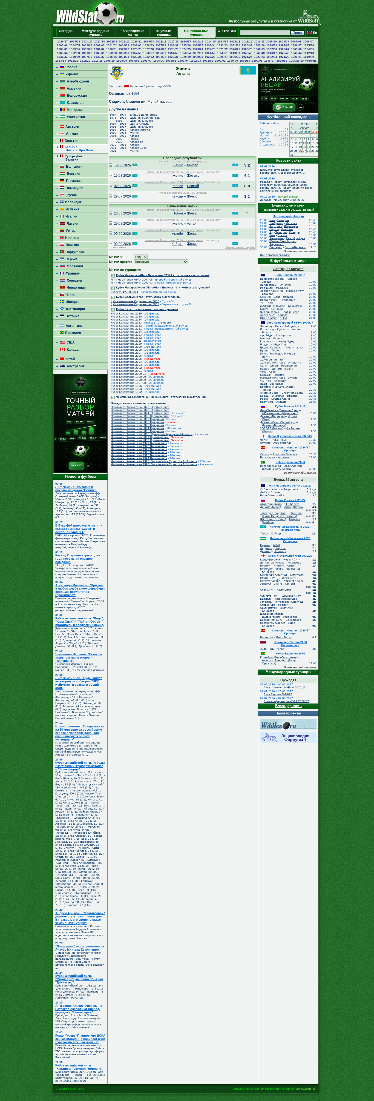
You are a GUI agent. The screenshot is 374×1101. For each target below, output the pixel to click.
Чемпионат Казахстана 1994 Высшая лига (139, 458)
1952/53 (197, 53)
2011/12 (247, 41)
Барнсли (266, 598)
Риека (264, 398)
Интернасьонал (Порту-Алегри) (281, 465)
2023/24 (99, 41)
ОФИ (283, 317)
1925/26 (234, 56)
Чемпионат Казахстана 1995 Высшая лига (139, 455)
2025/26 (75, 41)
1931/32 (161, 56)
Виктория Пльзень (272, 278)
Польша (71, 245)
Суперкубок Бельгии (71, 158)
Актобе (177, 234)
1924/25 (247, 56)
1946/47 (271, 53)
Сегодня (66, 33)
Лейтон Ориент (284, 583)
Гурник (277, 338)
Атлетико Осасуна (285, 454)
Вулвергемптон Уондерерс (279, 616)
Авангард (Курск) (271, 503)
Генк (272, 220)
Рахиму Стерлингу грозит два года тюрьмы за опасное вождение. (77, 559)
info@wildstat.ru (306, 1088)
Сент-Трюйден (295, 238)
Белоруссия (76, 96)
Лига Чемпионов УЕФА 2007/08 (132, 279)
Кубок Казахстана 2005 (126, 358)
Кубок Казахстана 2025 (126, 316)
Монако (265, 338)
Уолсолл (265, 583)
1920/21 (296, 56)
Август (304, 127)
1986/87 (296, 45)
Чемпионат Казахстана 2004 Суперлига (137, 428)
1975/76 (173, 49)
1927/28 (210, 56)
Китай (69, 359)
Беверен (283, 220)
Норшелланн (289, 365)
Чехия (69, 295)
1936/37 (99, 56)
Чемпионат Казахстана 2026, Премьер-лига (174, 171)
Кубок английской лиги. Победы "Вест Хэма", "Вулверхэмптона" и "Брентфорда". (80, 766)
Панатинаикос (294, 347)
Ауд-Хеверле (278, 232)
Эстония (71, 316)
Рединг (283, 604)
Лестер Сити (288, 577)
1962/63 (74, 53)
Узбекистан (75, 117)
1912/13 (73, 60)
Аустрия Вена (269, 392)
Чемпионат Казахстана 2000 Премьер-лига (140, 440)
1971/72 (222, 49)
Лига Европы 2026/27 (290, 274)
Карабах (265, 374)
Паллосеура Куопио (273, 329)
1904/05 (171, 60)
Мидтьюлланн (280, 398)
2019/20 (148, 41)
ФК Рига (265, 380)
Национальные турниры (196, 33)
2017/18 (173, 41)
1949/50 (234, 53)
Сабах (264, 489)
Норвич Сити (291, 559)
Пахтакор (280, 551)
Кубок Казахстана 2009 (126, 346)
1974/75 (185, 49)
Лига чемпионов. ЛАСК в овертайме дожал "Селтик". (76, 488)
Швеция (71, 302)
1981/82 (99, 49)
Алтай (192, 223)
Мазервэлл (283, 335)
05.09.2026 (122, 234)
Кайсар (192, 165)
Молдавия (74, 110)
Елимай (193, 186)
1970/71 (234, 49)
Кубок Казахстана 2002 (126, 367)
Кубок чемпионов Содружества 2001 (135, 304)
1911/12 (85, 60)
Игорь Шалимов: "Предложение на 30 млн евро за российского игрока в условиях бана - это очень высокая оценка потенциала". (79, 733)
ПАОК (276, 350)
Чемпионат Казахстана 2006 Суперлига (137, 422)
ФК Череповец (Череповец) (280, 413)
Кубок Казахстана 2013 (126, 334)
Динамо (265, 551)
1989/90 (259, 45)
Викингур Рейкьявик (285, 395)
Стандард (295, 232)
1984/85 (62, 49)
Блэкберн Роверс (271, 568)
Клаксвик (280, 380)
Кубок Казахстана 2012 (126, 337)
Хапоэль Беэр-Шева (285, 489)
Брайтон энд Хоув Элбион (277, 386)
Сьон (272, 371)
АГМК (276, 545)
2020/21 (136, 41)
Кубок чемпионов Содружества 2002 (135, 301)
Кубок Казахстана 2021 (126, 328)
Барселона (267, 457)
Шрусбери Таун (292, 595)
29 (313, 150)
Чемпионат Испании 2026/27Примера (290, 449)
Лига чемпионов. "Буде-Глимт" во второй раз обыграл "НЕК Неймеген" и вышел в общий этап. (78, 683)
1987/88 (284, 45)
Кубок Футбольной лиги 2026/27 (290, 435)
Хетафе (281, 401)
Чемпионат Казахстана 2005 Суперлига (137, 425)
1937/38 (87, 56)
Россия (70, 67)
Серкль (274, 229)
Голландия (73, 188)
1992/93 (222, 45)
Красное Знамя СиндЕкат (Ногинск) (282, 514)
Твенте (279, 374)
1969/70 (247, 49)
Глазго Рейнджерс (287, 326)
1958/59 (124, 53)
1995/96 (185, 45)
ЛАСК (263, 492)
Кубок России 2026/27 (290, 406)
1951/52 (210, 53)
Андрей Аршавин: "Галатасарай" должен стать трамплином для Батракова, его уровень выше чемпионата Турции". (80, 918)
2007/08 (296, 41)
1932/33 (148, 56)
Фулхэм (265, 442)
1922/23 (271, 56)
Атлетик (283, 457)
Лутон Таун (279, 439)
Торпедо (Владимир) (273, 512)
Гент (272, 235)
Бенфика (277, 308)
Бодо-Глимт (267, 495)
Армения (73, 88)
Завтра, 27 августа (288, 269)
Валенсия (266, 637)
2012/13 (235, 41)
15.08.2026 (122, 176)
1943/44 (296, 53)
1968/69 (259, 49)
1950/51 (222, 53)
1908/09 (121, 60)
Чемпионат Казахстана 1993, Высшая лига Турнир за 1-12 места (154, 461)
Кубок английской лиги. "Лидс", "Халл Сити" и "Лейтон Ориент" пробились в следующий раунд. (79, 622)
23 (317, 146)
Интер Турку (286, 341)
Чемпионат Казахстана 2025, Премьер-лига (140, 409)
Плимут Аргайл (270, 580)
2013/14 (222, 41)
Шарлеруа (291, 226)
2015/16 (198, 41)
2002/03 (99, 45)
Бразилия (72, 333)
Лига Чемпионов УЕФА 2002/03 (132, 282)
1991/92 (234, 45)
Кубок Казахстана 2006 (126, 355)
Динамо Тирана (282, 368)
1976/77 (161, 49)
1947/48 (259, 53)
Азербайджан (77, 81)
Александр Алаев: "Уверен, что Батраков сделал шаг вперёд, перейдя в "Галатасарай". (79, 1009)
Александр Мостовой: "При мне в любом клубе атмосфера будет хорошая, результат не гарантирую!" (80, 590)
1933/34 (136, 56)
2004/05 (74, 45)
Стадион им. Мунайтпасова (148, 101)
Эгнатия (285, 284)
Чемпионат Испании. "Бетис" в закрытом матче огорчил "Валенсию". (78, 657)
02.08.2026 (122, 186)
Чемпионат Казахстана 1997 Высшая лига (139, 449)
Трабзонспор (290, 311)
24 (292, 150)
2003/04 (87, 45)
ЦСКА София (268, 317)
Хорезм (280, 548)
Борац (264, 395)
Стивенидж (267, 604)
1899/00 (232, 60)
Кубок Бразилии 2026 (290, 462)
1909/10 (109, 60)
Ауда (263, 648)
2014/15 (210, 41)
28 (308, 150)
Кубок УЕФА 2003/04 (124, 291)
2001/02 (111, 45)
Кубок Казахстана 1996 (126, 385)
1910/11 (97, 60)
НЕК (281, 495)
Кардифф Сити (270, 559)
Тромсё (267, 389)
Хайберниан (268, 359)
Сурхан (265, 545)
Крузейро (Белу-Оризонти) (278, 657)
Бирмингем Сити (271, 619)
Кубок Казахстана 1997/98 (128, 382)
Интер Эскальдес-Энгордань (279, 353)
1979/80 (124, 49)
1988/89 (271, 45)
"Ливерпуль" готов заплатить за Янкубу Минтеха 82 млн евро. (79, 948)
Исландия (73, 202)
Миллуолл (297, 574)
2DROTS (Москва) (271, 428)
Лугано (293, 377)
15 (313, 143)
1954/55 (173, 53)
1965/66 (296, 49)
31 (292, 154)
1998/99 (148, 45)
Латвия (71, 223)
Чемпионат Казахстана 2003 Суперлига (137, 431)
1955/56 (161, 53)
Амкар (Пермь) (293, 506)
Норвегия (72, 238)
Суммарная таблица (303, 60)
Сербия (70, 259)
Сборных (265, 141)
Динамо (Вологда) (274, 425)
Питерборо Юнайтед (289, 601)
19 (300, 146)
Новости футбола (80, 476)
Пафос (264, 368)
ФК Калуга (292, 503)
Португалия (74, 252)
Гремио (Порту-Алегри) (277, 468)
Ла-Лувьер (276, 223)
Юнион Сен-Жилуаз (282, 241)
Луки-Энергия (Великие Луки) (279, 410)
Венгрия (72, 174)
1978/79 (136, 49)
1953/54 (185, 53)
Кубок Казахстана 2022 (126, 325)
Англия (71, 134)
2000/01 (124, 45)
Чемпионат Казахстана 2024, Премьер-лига (140, 412)
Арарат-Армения (271, 290)
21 (308, 146)
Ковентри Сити (294, 580)
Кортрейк (275, 226)
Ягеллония (288, 299)
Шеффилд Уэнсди (272, 613)
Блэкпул (265, 565)
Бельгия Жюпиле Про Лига (76, 148)
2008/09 (283, 41)
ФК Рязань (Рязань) (273, 519)
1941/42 (62, 56)
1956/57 (148, 53)
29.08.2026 (122, 223)
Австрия (71, 126)
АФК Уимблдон (283, 442)
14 (308, 143)
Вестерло (275, 247)
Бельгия (70, 141)
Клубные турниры (163, 33)
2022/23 (112, 41)
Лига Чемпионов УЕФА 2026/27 (290, 485)
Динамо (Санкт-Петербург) (277, 422)
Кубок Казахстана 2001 (126, 370)
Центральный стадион (240, 247)
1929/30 (185, 56)
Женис (177, 165)
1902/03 (195, 60)
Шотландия (74, 309)
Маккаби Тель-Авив (272, 377)
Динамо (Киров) (270, 506)
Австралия (75, 366)
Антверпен (276, 238)
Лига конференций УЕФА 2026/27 (290, 322)
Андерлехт (276, 244)
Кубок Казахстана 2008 (126, 349)
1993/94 (210, 45)
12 (300, 143)
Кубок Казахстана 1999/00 (128, 376)
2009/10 (271, 41)
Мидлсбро (294, 562)
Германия (73, 181)
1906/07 (146, 60)
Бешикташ (295, 305)
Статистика (227, 33)
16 (317, 143)
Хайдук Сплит (280, 344)
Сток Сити (267, 589)
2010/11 (259, 41)
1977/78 (148, 49)
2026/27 (62, 41)
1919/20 (308, 56)
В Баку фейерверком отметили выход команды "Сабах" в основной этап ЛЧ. (78, 529)
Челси (264, 439)
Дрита (266, 356)
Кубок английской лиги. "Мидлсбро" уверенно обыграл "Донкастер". (79, 979)
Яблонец (266, 326)
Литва (70, 231)
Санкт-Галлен (269, 365)
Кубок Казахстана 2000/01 (128, 373)
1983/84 (74, 49)
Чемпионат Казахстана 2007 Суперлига (137, 419)
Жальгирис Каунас (272, 305)
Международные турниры (95, 33)
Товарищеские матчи (132, 33)
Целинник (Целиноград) (146, 86)
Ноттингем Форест (272, 622)
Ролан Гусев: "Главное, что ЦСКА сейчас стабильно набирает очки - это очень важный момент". (80, 1039)
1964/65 (308, 49)
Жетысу (193, 176)
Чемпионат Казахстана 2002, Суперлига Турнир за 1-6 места (151, 434)
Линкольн (276, 383)
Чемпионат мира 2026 (289, 199)
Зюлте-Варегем (295, 247)
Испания (71, 209)
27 (304, 150)
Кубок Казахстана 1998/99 (128, 379)
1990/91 (247, 45)
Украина (71, 74)
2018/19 (161, 41)
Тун (262, 302)
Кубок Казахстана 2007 (126, 352)
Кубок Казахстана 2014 (126, 331)
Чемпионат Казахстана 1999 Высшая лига (139, 443)
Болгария (73, 166)
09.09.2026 (122, 244)
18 (296, 146)
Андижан (266, 548)
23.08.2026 (122, 213)
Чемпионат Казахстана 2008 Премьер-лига (140, 415)
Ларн (263, 383)
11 (296, 143)
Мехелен (291, 223)
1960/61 (99, 53)
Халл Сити (284, 589)
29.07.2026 (122, 196)
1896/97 (269, 60)
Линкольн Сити (284, 565)
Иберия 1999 (268, 299)
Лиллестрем (268, 284)
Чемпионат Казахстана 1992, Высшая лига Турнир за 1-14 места (154, 464)
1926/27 (222, 56)
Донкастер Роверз (272, 562)
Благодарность (288, 706)
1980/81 (111, 49)
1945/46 (284, 53)
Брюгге (282, 235)
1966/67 (284, 49)
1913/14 (60, 60)
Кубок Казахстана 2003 (126, 364)
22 (313, 146)
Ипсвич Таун (268, 577)
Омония (265, 296)
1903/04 (183, 60)
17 (292, 146)
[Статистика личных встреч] (110, 165)
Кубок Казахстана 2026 (174, 161)
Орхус (264, 308)
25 (296, 150)
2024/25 (87, 41)
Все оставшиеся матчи (275, 254)
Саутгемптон (268, 607)
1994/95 (197, 45)
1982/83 (87, 49)
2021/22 (124, 41)
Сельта (264, 454)
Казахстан (74, 103)
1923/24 (259, 56)
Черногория (75, 288)
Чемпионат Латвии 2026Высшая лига (290, 643)
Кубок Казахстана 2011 (126, 340)
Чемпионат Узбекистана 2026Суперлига (290, 540)
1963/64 (62, 53)
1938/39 (74, 56)
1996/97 (173, 45)
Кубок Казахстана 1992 (126, 391)
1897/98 (257, 60)
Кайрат (177, 244)
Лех (270, 302)
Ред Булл (266, 287)
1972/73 (210, 49)
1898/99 (245, 60)
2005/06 (62, 45)
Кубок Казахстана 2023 (126, 322)
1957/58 (136, 53)
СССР (167, 86)
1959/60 (111, 53)
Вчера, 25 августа (288, 480)
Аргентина (73, 326)
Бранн (264, 350)
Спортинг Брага (292, 392)
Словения (74, 266)
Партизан (266, 401)
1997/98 (161, 45)
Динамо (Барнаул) (272, 416)
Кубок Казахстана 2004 (126, 361)
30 (317, 150)
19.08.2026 (122, 165)
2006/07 (308, 41)
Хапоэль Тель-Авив (272, 362)
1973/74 (197, 49)
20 (304, 146)
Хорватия (73, 280)
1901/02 (208, 60)
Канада (72, 349)
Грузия (70, 195)
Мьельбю (282, 287)
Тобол (178, 213)
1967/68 (271, 49)
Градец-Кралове (270, 347)
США (70, 342)
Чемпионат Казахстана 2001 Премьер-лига (140, 437)
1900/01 (220, 60)
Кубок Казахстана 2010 (126, 343)
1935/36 (111, 56)
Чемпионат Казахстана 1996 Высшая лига (139, 452)
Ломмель (287, 229)
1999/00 (136, 45)
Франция (72, 273)
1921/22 (284, 56)
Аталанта (294, 362)
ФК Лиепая (277, 648)
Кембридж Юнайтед (273, 574)
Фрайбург (266, 335)
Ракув (263, 344)
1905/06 (158, 60)
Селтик (275, 492)
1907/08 (134, 60)
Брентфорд (293, 619)
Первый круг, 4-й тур (288, 216)
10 (292, 143)
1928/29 (197, 56)
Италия (70, 216)
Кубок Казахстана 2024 (126, 319)
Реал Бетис (284, 637)
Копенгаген (267, 341)
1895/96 (282, 60)
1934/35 (124, 56)
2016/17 (185, 41)
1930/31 (173, 56)
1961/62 (87, 53)
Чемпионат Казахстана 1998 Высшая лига (139, 446)
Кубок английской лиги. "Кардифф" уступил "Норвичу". (79, 1067)
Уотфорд (266, 601)
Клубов (264, 138)
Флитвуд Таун (269, 595)
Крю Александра (286, 598)
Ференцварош (269, 311)
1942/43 (308, 53)
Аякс (263, 371)
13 (304, 143)
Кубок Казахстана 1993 (126, 388)
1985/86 (308, 45)
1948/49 (247, 53)
